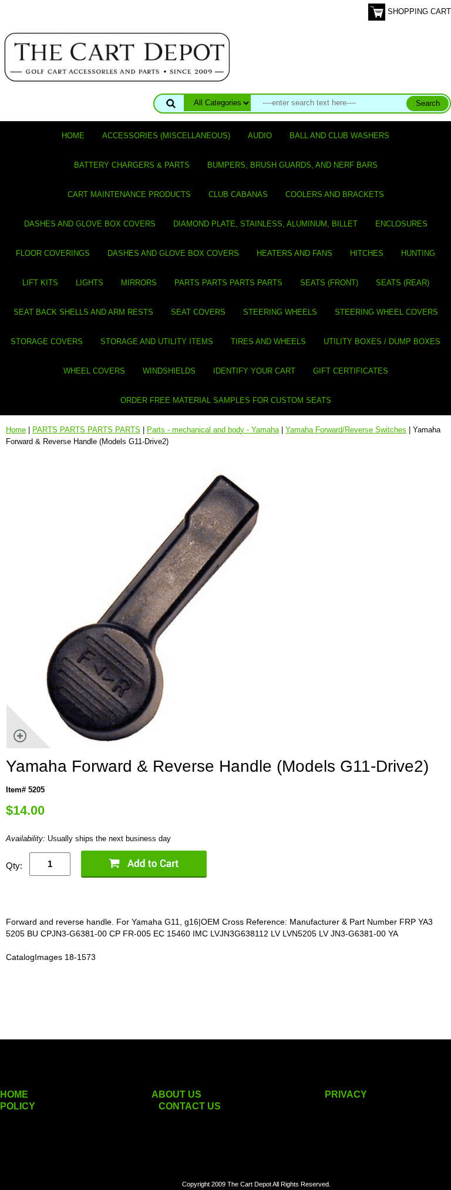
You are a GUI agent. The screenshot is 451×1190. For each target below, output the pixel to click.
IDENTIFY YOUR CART (254, 370)
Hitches (366, 253)
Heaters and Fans (294, 253)
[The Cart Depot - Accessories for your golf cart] (117, 56)
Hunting (418, 253)
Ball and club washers (339, 135)
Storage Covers (47, 341)
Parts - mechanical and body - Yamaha (213, 429)
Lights (89, 282)
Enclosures (401, 223)
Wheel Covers (94, 370)
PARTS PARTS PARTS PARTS (228, 282)
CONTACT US (190, 1106)
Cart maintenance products (129, 194)
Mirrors (139, 282)
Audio (260, 135)
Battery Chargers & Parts (132, 165)
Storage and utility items (156, 341)
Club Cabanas (238, 194)
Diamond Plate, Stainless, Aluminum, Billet (265, 223)
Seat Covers (198, 312)
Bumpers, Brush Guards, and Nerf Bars (292, 165)
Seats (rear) (402, 282)
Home (73, 135)
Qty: (14, 866)
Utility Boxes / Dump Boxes (382, 341)
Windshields (169, 370)
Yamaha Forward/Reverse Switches (345, 429)
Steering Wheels (280, 312)
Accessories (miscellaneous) (166, 135)
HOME (14, 1094)
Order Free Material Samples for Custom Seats (225, 400)
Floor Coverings (53, 253)
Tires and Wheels (268, 341)
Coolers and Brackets (334, 194)
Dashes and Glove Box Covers (90, 223)
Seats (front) (329, 282)
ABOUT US (176, 1094)
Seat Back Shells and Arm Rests (83, 312)
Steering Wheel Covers (386, 312)
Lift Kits (40, 282)
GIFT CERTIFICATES (350, 370)
